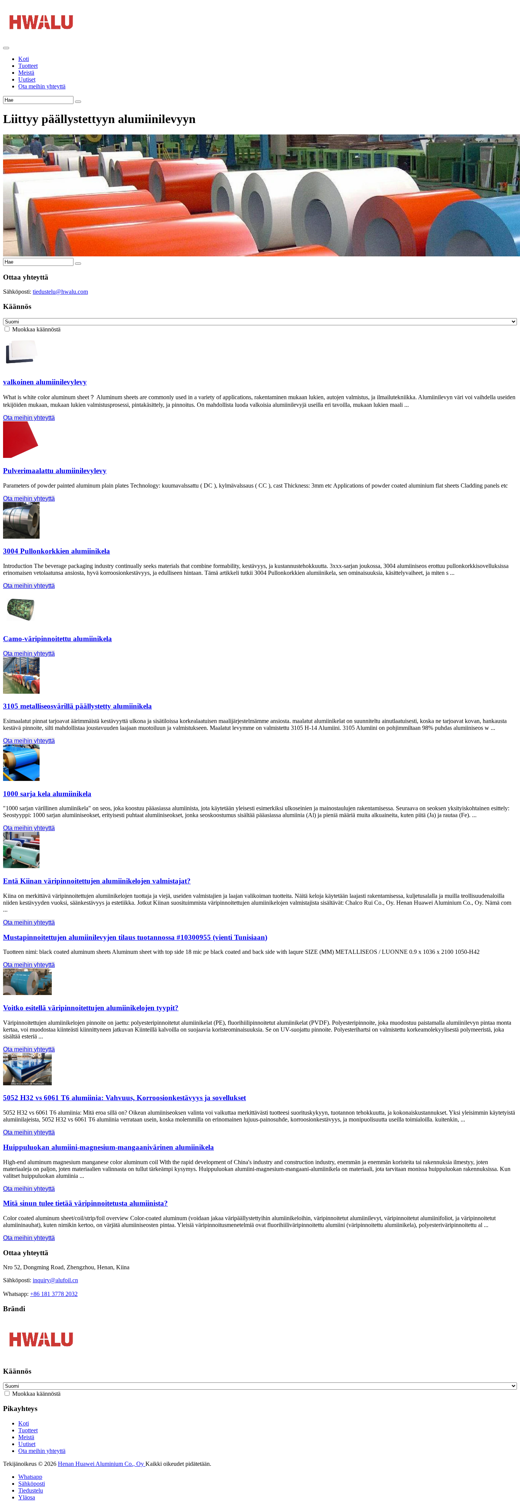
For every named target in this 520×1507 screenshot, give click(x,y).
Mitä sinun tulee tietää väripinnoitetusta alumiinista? (85, 1203)
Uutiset (26, 79)
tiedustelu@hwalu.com (60, 291)
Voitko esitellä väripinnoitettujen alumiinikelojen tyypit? (91, 1008)
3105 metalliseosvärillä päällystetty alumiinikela (77, 706)
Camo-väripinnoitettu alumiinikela (57, 639)
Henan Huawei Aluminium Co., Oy (101, 1464)
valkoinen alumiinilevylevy (45, 382)
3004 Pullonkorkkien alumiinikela (56, 551)
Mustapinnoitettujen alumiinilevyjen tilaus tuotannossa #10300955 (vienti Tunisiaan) (135, 937)
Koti (23, 59)
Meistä (26, 72)
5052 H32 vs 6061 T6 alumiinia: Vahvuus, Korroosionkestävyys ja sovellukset (124, 1098)
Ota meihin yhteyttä (41, 86)
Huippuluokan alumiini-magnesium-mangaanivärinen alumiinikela (108, 1147)
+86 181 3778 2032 (54, 1294)
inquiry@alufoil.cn (55, 1280)
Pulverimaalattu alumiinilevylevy (55, 471)
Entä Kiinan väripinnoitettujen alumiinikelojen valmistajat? (97, 881)
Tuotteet (28, 65)
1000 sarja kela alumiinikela (47, 794)
